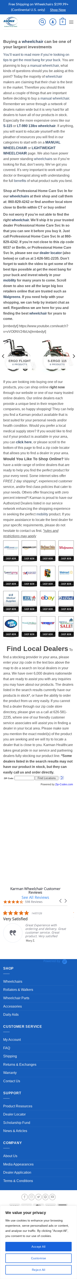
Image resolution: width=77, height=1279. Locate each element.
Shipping (10, 1056)
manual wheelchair (44, 65)
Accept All (38, 1246)
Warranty (10, 1073)
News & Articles (15, 1131)
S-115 (8, 126)
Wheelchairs (12, 981)
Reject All (38, 1269)
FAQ (6, 1048)
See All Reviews (35, 897)
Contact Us (11, 1081)
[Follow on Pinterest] (45, 1197)
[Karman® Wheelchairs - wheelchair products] (17, 21)
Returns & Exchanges (19, 1064)
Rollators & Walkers (18, 989)
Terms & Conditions (18, 1181)
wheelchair (32, 41)
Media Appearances (18, 1164)
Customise (38, 1258)
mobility (9, 280)
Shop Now (58, 10)
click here (24, 442)
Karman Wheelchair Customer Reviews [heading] (35, 890)
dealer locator (51, 253)
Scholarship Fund (16, 1123)
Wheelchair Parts (16, 998)
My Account (12, 1039)
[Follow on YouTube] (52, 1197)
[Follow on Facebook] (24, 1197)
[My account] (52, 21)
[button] (42, 21)
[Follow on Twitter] (38, 1197)
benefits (20, 181)
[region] (38, 1242)
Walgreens (11, 297)
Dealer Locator (14, 1114)
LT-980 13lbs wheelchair (36, 126)
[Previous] (3, 356)
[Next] (73, 356)
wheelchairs (43, 159)
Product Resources (17, 1106)
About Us (10, 1156)
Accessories (12, 1006)
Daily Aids (11, 1014)
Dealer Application (17, 1172)
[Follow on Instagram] (31, 1197)
